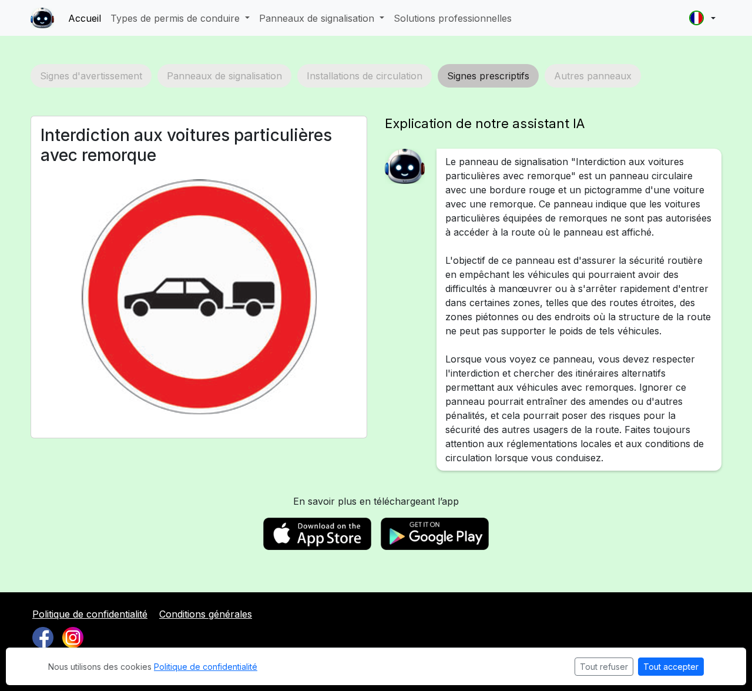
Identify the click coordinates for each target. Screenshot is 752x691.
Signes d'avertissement (91, 76)
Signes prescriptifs (488, 76)
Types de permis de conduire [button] (176, 18)
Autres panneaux (593, 76)
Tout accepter (671, 667)
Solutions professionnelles (453, 18)
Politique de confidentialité (89, 614)
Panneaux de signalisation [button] (318, 18)
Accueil (84, 18)
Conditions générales (205, 614)
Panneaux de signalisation (224, 76)
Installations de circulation (364, 76)
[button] (702, 18)
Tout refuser (604, 667)
